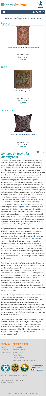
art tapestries (33, 238)
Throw (4, 66)
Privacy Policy (18, 352)
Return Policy (17, 355)
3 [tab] (44, 152)
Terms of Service (19, 350)
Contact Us (4, 350)
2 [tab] (41, 152)
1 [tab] (38, 152)
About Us (4, 347)
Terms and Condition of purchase (25, 360)
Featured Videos (19, 358)
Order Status (5, 352)
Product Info (17, 347)
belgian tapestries (24, 207)
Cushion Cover (8, 110)
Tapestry (5, 23)
